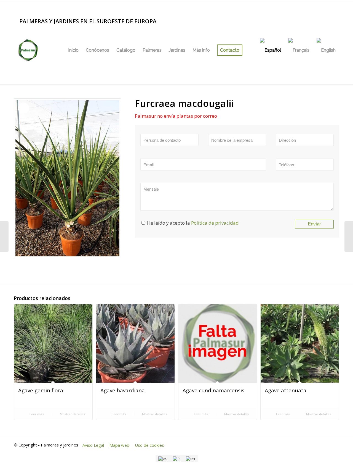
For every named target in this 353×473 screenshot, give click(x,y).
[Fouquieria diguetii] (4, 236)
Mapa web (119, 445)
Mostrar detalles (72, 414)
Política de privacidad (215, 223)
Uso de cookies (149, 445)
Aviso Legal (93, 445)
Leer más (36, 414)
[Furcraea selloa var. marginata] (348, 236)
